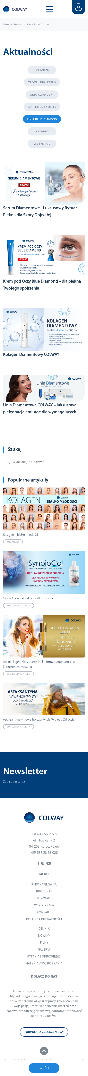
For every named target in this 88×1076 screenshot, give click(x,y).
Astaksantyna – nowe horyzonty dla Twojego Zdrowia (38, 719)
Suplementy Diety (42, 106)
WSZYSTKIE (42, 143)
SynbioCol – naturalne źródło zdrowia (28, 598)
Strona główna (12, 24)
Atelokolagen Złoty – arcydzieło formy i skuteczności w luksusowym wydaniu (39, 664)
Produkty (44, 891)
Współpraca (44, 905)
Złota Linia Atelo (42, 82)
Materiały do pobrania (44, 963)
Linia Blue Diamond (42, 119)
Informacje (44, 898)
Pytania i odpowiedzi (44, 956)
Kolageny (42, 70)
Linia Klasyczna (42, 94)
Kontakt (44, 912)
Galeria (44, 949)
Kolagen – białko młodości (20, 535)
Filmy (44, 942)
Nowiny (42, 131)
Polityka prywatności (44, 919)
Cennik (44, 928)
